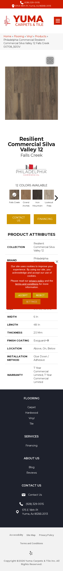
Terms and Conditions (31, 543)
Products (40, 36)
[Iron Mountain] (37, 194)
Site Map (31, 535)
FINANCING (44, 219)
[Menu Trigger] (58, 21)
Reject (40, 295)
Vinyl (29, 36)
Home (7, 36)
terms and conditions (26, 284)
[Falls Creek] (14, 194)
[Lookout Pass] (49, 194)
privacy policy (36, 280)
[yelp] (31, 553)
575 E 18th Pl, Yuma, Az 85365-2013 (33, 5)
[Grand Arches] (26, 194)
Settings (31, 301)
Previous (6, 196)
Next (56, 196)
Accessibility (16, 535)
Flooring (19, 36)
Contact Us (18, 219)
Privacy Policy (46, 535)
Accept (23, 295)
